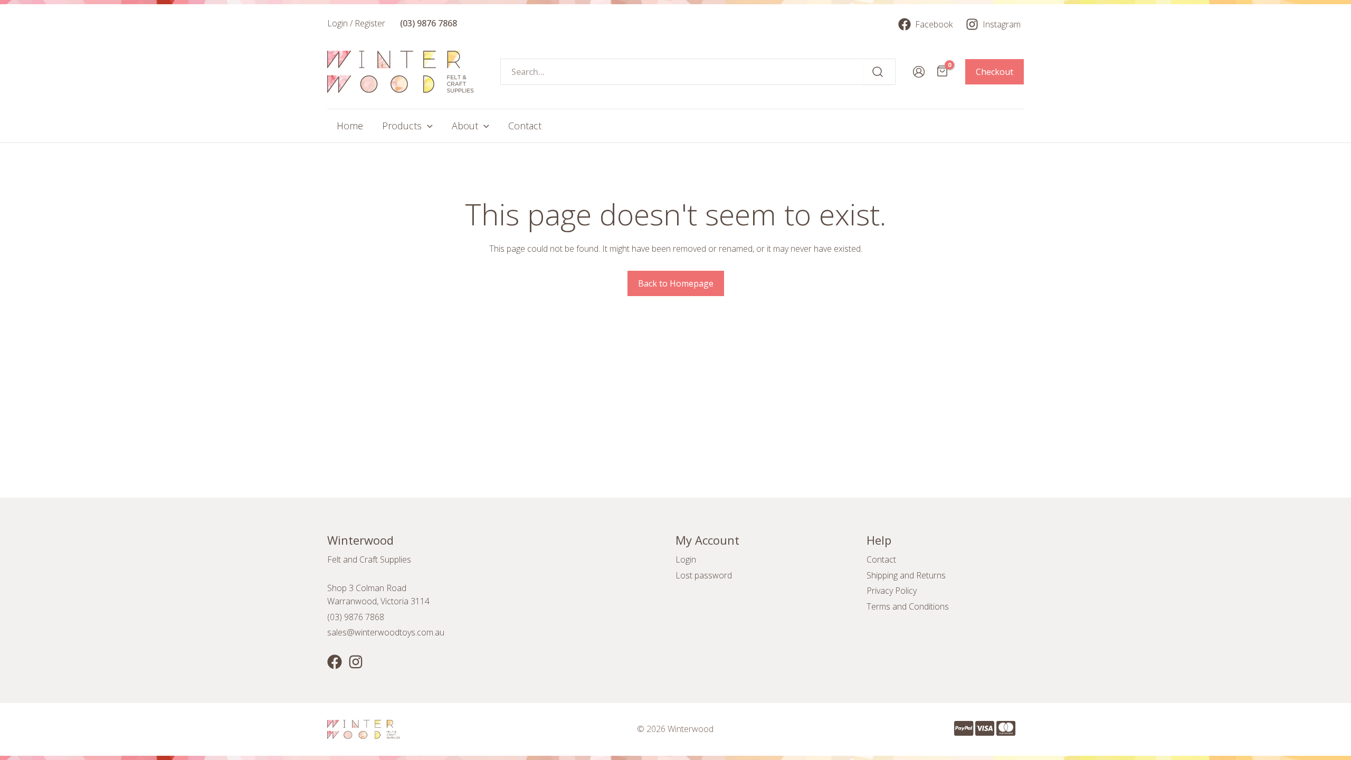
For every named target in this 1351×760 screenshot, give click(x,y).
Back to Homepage (675, 283)
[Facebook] (334, 661)
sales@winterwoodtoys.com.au (385, 632)
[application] (427, 126)
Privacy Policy (892, 590)
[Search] (877, 71)
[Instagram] (355, 661)
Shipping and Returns (906, 575)
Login (686, 559)
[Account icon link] (918, 71)
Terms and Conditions (908, 606)
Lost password (704, 575)
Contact (881, 559)
